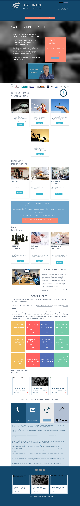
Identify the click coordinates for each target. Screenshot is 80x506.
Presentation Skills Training (32, 435)
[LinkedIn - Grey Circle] (35, 470)
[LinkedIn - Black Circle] (57, 420)
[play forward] (67, 86)
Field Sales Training (24, 434)
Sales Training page (53, 435)
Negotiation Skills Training (55, 434)
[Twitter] (63, 420)
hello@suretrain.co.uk (63, 9)
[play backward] (12, 86)
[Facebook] (60, 420)
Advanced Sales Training (21, 435)
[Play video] (40, 71)
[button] (18, 14)
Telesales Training (34, 434)
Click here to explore (19, 59)
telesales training (54, 425)
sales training (46, 425)
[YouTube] (66, 420)
